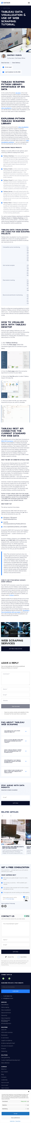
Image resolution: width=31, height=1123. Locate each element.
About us (3, 1069)
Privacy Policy (17, 1121)
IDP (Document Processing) (5, 1021)
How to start (4, 1085)
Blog (2, 1074)
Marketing (4, 1051)
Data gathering (5, 1057)
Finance (3, 1048)
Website (5, 700)
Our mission (4, 1071)
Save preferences (15, 1117)
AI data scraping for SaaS (8, 1043)
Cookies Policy (5, 965)
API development (6, 1023)
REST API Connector (7, 441)
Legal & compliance (6, 1040)
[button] (28, 1091)
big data (18, 93)
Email (5, 694)
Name (5, 689)
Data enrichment (6, 1012)
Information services (6, 1032)
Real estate (4, 1035)
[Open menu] (29, 3)
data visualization (6, 108)
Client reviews (5, 1088)
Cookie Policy (12, 1121)
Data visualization (6, 1010)
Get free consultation (15, 648)
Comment (6, 674)
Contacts (3, 1077)
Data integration (5, 1018)
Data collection (5, 1063)
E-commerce (5, 1038)
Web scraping (5, 1007)
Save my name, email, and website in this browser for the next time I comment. (16, 713)
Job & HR (3, 1029)
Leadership (4, 1080)
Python (11, 595)
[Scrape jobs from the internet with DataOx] (5, 3)
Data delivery (5, 1004)
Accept (15, 1113)
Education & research (7, 1046)
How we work (5, 1082)
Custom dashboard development (10, 1060)
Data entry (4, 1015)
